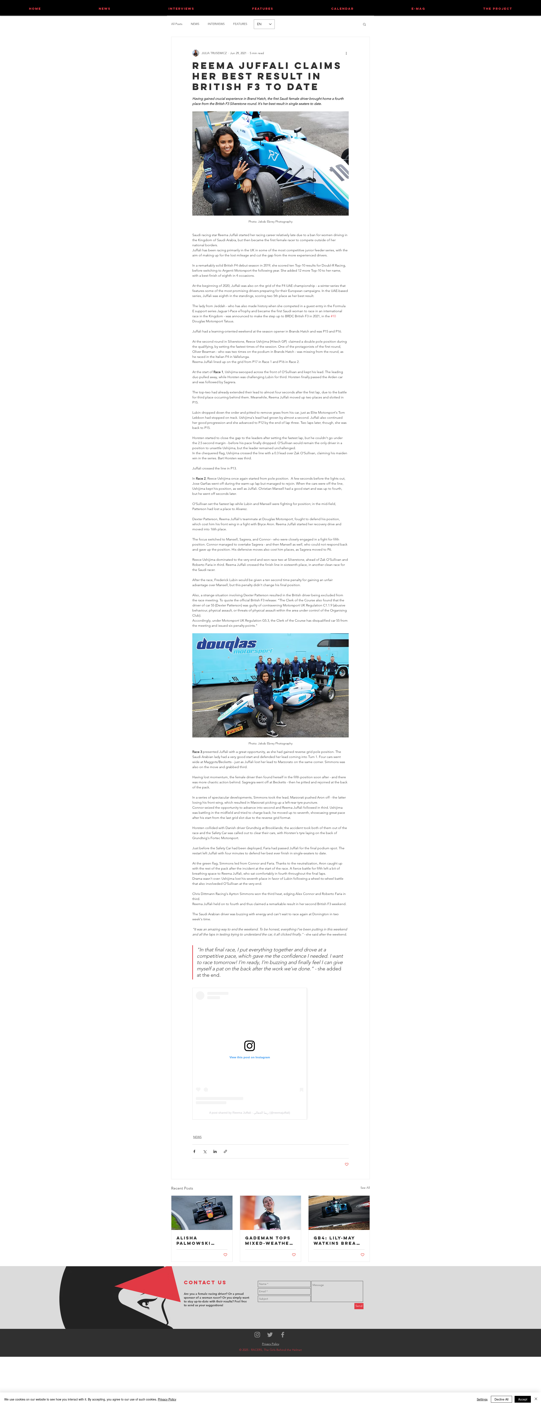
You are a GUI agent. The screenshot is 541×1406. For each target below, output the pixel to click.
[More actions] (346, 53)
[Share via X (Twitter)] (205, 1151)
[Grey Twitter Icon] (270, 1334)
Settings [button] (482, 1399)
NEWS (195, 24)
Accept (522, 1399)
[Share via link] (225, 1151)
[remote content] (270, 1054)
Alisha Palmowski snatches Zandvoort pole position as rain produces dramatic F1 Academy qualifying (198, 1240)
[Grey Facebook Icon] (282, 1334)
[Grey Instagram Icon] (257, 1334)
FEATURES (240, 24)
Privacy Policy (167, 1399)
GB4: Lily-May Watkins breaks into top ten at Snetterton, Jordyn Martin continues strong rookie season (339, 1240)
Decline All (501, 1399)
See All (365, 1188)
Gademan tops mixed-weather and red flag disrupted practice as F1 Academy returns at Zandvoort (269, 1240)
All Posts (176, 24)
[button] (364, 24)
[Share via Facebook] (194, 1151)
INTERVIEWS (216, 24)
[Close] (535, 1399)
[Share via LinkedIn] (215, 1151)
